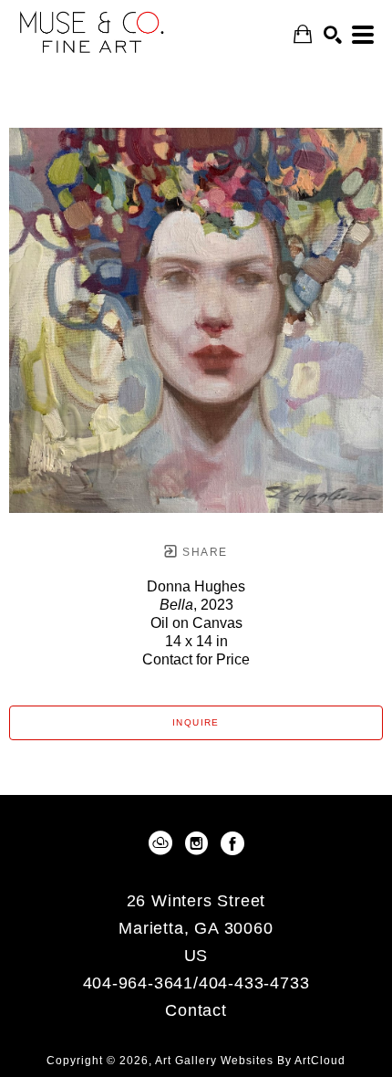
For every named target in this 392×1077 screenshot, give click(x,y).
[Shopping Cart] (303, 34)
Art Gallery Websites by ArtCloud (250, 1060)
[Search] (333, 35)
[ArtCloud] (164, 843)
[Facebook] (232, 843)
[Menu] (363, 35)
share (203, 552)
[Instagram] (199, 843)
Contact (196, 1010)
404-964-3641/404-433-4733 (196, 983)
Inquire (196, 722)
